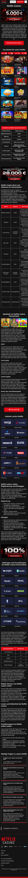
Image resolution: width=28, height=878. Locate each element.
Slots (23, 53)
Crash (16, 53)
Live (10, 53)
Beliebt (3, 53)
